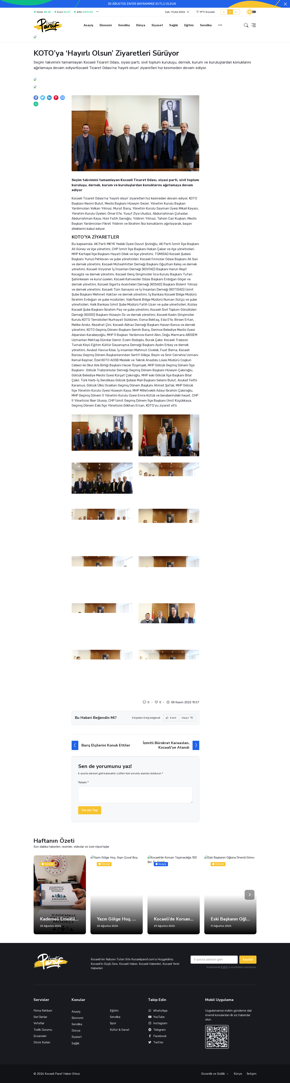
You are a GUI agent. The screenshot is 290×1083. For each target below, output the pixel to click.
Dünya (140, 25)
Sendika (124, 25)
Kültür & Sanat (119, 1030)
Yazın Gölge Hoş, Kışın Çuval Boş (117, 919)
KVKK (224, 967)
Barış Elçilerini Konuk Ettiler (105, 745)
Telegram (159, 1030)
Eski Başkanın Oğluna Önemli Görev (230, 919)
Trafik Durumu (43, 1030)
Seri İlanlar (40, 1017)
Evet (173, 717)
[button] (177, 12)
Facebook (160, 1036)
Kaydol (248, 959)
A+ (236, 12)
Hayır (186, 717)
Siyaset (157, 25)
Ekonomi (106, 25)
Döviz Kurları (42, 1042)
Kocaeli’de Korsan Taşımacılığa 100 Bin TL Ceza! (173, 919)
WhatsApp (160, 1010)
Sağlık (173, 25)
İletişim (251, 1074)
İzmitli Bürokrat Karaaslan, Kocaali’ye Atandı (166, 745)
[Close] (285, 4)
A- (224, 12)
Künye (238, 1074)
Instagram (160, 1023)
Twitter (158, 1042)
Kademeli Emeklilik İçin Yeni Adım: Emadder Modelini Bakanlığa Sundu (60, 919)
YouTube (159, 1017)
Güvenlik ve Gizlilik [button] (213, 1074)
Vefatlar (39, 1023)
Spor (113, 1023)
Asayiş (88, 25)
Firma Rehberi (43, 1010)
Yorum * (83, 782)
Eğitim (189, 25)
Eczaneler (40, 1036)
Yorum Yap (89, 810)
